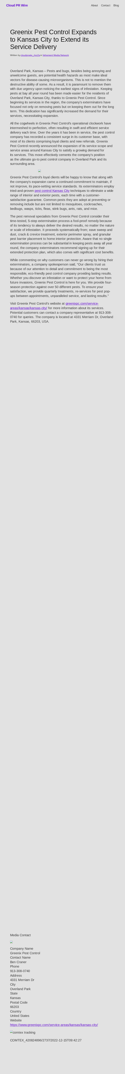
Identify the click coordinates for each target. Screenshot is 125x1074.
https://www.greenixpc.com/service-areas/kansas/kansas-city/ (54, 1025)
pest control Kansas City (52, 190)
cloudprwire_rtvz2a (30, 55)
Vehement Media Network (56, 55)
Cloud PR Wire (17, 5)
